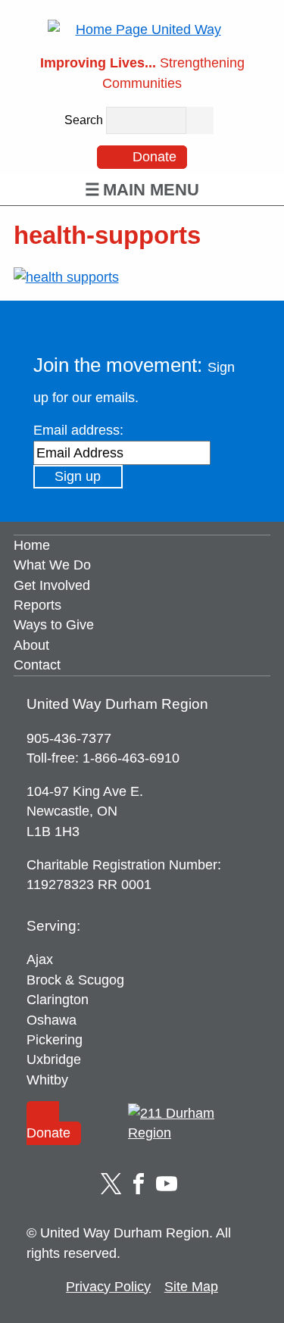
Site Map (191, 1286)
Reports (37, 605)
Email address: (78, 430)
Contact (37, 665)
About (31, 645)
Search (83, 121)
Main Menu (151, 189)
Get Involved (52, 585)
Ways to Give (54, 625)
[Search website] (200, 120)
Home (32, 545)
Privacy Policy (108, 1286)
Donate (152, 156)
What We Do (52, 565)
